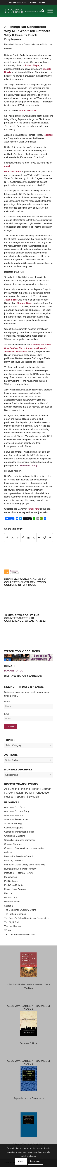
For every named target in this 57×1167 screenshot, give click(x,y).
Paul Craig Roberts (13, 885)
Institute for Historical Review (18, 873)
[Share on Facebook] (7, 537)
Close (21, 1161)
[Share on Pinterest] (23, 537)
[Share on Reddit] (44, 537)
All (5, 788)
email (7, 166)
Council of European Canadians (20, 840)
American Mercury (13, 815)
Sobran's (8, 905)
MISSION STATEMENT (17, 2)
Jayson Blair (10, 299)
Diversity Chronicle (13, 860)
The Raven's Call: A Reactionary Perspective (26, 918)
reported (48, 135)
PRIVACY (43, 2)
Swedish (34, 796)
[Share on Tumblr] (33, 537)
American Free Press (15, 807)
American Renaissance (16, 819)
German (46, 788)
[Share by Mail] (50, 537)
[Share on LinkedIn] (28, 537)
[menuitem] (17, 2)
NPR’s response (13, 171)
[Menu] (48, 11)
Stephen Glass (24, 303)
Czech (13, 788)
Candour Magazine (13, 827)
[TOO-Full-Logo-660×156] (23, 11)
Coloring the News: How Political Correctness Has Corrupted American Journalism (28, 348)
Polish (29, 792)
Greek (9, 792)
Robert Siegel (32, 65)
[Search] (41, 11)
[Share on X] (12, 537)
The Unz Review (12, 926)
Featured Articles (31, 44)
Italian (19, 792)
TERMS (33, 2)
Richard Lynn (10, 897)
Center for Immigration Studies (19, 831)
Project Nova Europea (15, 889)
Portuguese (42, 792)
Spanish (21, 796)
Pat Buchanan (11, 881)
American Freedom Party (16, 811)
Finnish (24, 788)
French (35, 788)
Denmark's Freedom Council (18, 856)
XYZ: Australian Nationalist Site (19, 934)
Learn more (35, 1161)
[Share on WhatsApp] (18, 537)
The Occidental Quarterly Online (20, 910)
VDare (7, 930)
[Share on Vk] (39, 537)
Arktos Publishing (13, 823)
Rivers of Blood (11, 901)
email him (34, 509)
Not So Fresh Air (28, 110)
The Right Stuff (11, 922)
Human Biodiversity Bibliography (20, 868)
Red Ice (8, 893)
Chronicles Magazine (14, 836)
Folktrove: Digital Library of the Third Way (24, 864)
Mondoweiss (10, 877)
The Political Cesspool (15, 914)
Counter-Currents (13, 844)
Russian (9, 796)
